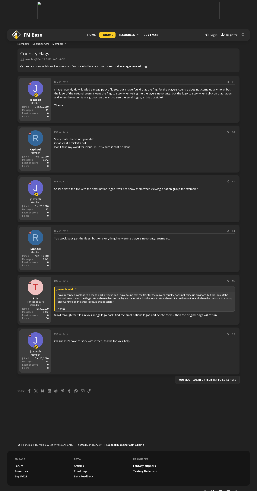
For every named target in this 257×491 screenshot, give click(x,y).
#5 (233, 280)
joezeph (28, 59)
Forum (19, 466)
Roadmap (80, 471)
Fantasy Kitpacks (144, 466)
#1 (233, 82)
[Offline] (30, 84)
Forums (107, 35)
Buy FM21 (21, 476)
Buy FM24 (151, 35)
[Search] (243, 35)
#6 (233, 333)
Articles (79, 466)
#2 (233, 131)
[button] (137, 35)
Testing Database (145, 471)
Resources (127, 35)
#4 (233, 231)
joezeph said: (65, 289)
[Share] (228, 82)
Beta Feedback (83, 476)
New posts (23, 43)
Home (91, 35)
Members (57, 43)
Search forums (41, 43)
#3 (233, 181)
